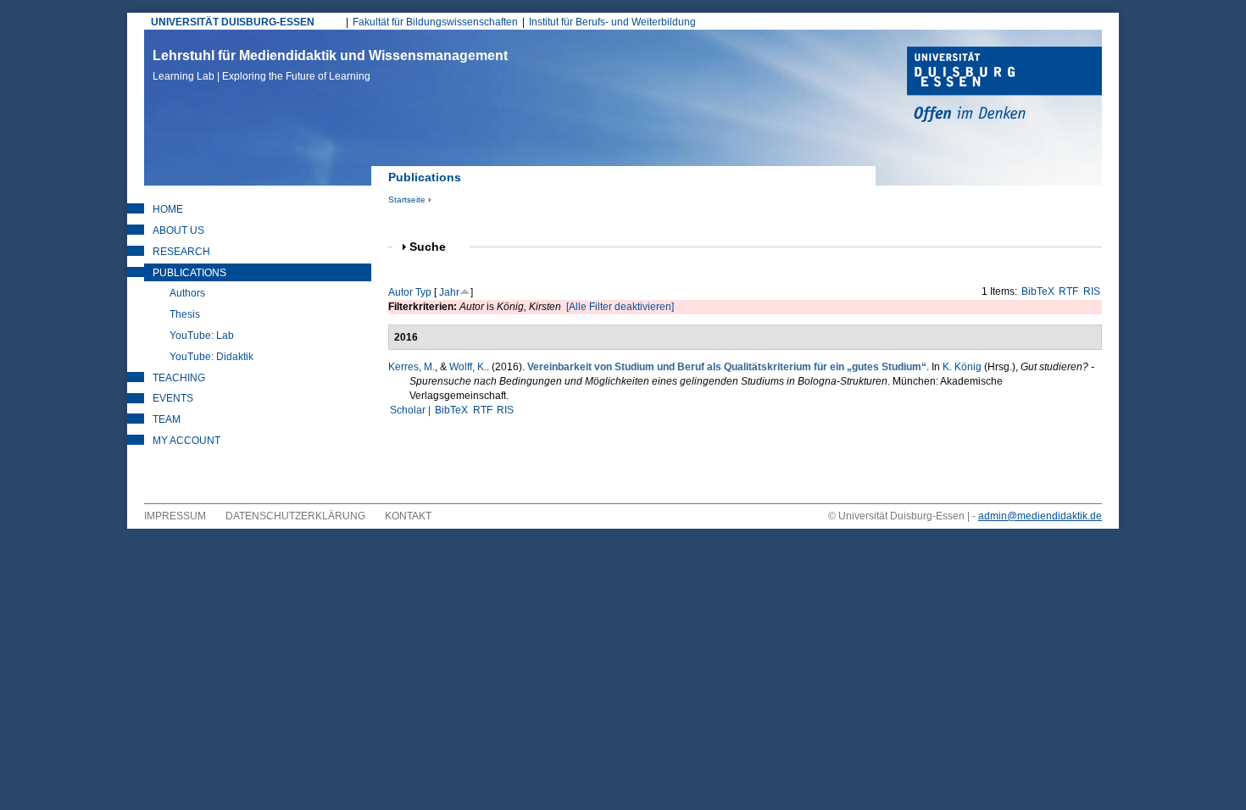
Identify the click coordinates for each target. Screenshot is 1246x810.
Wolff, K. (468, 367)
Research (181, 252)
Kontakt (408, 516)
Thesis (185, 314)
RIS (1091, 291)
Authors (187, 293)
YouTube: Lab (202, 335)
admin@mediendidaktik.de (1040, 516)
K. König (962, 367)
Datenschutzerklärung (295, 516)
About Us (178, 230)
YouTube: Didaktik (211, 357)
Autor (400, 292)
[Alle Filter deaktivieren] (620, 307)
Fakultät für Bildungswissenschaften (435, 22)
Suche (434, 247)
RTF (1068, 291)
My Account (186, 441)
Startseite (407, 199)
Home (168, 209)
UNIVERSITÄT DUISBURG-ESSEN (232, 22)
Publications (189, 273)
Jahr (449, 292)
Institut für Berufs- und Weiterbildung (612, 22)
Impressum (175, 516)
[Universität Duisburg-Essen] (1004, 86)
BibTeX (1037, 291)
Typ (423, 292)
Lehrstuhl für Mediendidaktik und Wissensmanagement (330, 65)
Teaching (179, 378)
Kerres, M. (411, 367)
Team (167, 419)
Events (173, 398)
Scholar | (411, 410)
